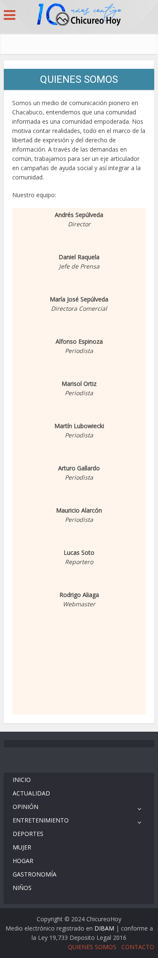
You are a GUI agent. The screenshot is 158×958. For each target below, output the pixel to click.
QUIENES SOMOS (92, 947)
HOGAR (23, 861)
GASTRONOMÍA (34, 874)
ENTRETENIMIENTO (41, 820)
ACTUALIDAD (31, 793)
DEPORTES (28, 834)
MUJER (22, 847)
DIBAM (104, 928)
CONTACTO (137, 947)
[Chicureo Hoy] (79, 15)
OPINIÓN (25, 807)
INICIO (22, 780)
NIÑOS (22, 888)
